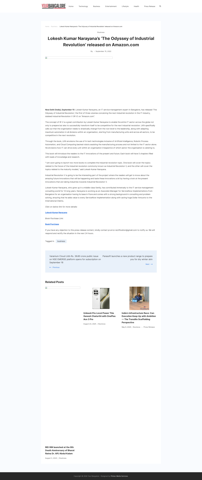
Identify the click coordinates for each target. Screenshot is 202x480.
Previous (56, 267)
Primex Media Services (119, 476)
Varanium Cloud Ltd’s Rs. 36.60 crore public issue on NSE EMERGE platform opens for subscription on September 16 (75, 259)
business (61, 241)
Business (96, 6)
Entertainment (111, 6)
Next (147, 264)
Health (136, 6)
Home (71, 6)
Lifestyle (125, 6)
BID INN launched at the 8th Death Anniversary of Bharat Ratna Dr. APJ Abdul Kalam (59, 450)
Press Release (149, 6)
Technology (83, 6)
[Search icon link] (159, 6)
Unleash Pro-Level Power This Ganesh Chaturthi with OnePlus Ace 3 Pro (99, 316)
